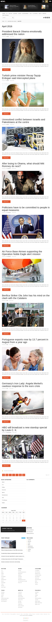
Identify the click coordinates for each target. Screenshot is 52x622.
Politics (10, 13)
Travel (2, 584)
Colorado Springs (38, 575)
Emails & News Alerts (5, 598)
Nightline (19, 575)
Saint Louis (37, 578)
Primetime (20, 578)
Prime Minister (31, 547)
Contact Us (20, 592)
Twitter (44, 17)
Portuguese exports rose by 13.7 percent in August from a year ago (25, 340)
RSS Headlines (4, 601)
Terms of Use (20, 599)
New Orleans (37, 576)
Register (2, 593)
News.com (20, 582)
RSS (46, 1)
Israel (29, 542)
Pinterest (47, 17)
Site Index (20, 602)
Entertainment (25, 13)
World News (20, 573)
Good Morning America (22, 572)
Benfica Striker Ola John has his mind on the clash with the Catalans (26, 296)
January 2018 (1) (30, 529)
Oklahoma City (37, 573)
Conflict (29, 539)
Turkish (29, 549)
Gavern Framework (26, 621)
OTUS (2, 575)
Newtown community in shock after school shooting (10, 561)
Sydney (36, 584)
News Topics (3, 587)
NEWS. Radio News (38, 602)
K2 (5, 21)
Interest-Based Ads (21, 598)
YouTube (36, 599)
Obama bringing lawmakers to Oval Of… (14, 6)
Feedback (20, 593)
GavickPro (30, 615)
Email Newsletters (38, 598)
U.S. (7, 13)
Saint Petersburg (38, 579)
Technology (3, 582)
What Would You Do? (21, 579)
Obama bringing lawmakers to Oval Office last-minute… (12, 550)
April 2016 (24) (30, 531)
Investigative (3, 576)
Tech (31, 13)
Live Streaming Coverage (22, 581)
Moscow (36, 582)
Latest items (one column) (12, 21)
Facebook (45, 17)
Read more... (6, 69)
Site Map (19, 601)
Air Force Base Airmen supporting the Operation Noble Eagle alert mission (22, 252)
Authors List (20, 604)
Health (40, 13)
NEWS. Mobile (37, 601)
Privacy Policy (20, 596)
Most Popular (5, 15)
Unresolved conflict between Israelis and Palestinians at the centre (23, 120)
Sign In (2, 595)
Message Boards (4, 599)
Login (43, 1)
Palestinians (30, 546)
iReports (44, 13)
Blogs (2, 596)
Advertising (20, 595)
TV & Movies (35, 13)
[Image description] (26, 51)
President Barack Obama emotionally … (32, 6)
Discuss (29, 541)
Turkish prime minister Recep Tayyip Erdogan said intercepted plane (21, 76)
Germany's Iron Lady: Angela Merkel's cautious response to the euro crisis (22, 384)
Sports (19, 13)
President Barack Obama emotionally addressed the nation (22, 32)
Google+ (49, 17)
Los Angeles (37, 570)
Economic (15, 13)
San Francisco (37, 572)
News (3, 1)
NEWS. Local (37, 604)
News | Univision (21, 605)
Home (3, 21)
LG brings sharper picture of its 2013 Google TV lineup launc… (12, 559)
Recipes (2, 585)
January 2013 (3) (30, 533)
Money (2, 581)
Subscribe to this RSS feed (8, 470)
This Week (20, 576)
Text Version (20, 607)
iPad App (2, 592)
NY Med (19, 570)
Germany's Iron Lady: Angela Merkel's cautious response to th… (13, 556)
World (3, 13)
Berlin (36, 581)
